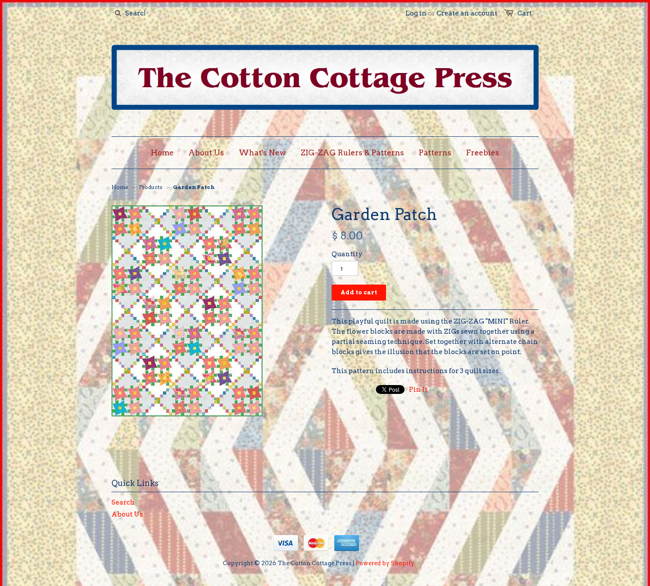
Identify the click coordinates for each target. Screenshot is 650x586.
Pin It (418, 389)
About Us (127, 514)
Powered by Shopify (385, 563)
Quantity (347, 254)
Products (150, 187)
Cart (524, 13)
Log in (416, 13)
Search (123, 502)
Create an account (466, 13)
